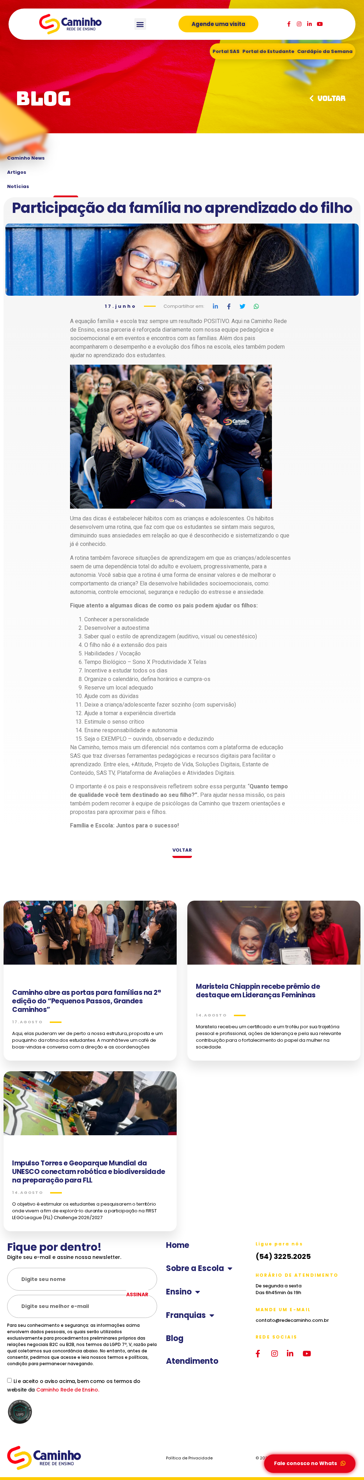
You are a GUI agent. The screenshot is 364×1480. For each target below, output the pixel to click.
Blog (174, 1338)
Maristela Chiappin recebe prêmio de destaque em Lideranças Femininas (258, 991)
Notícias (18, 186)
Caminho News (26, 158)
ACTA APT (17, 1470)
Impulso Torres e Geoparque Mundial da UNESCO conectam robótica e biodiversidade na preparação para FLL (88, 1171)
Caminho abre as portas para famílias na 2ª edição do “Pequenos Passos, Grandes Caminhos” (86, 1001)
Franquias (186, 1315)
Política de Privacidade (29, 1436)
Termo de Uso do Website (32, 1443)
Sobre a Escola (195, 1268)
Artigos (16, 172)
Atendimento (192, 1361)
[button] (140, 24)
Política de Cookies (25, 1451)
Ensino (179, 1292)
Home (177, 1245)
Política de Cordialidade (30, 1458)
